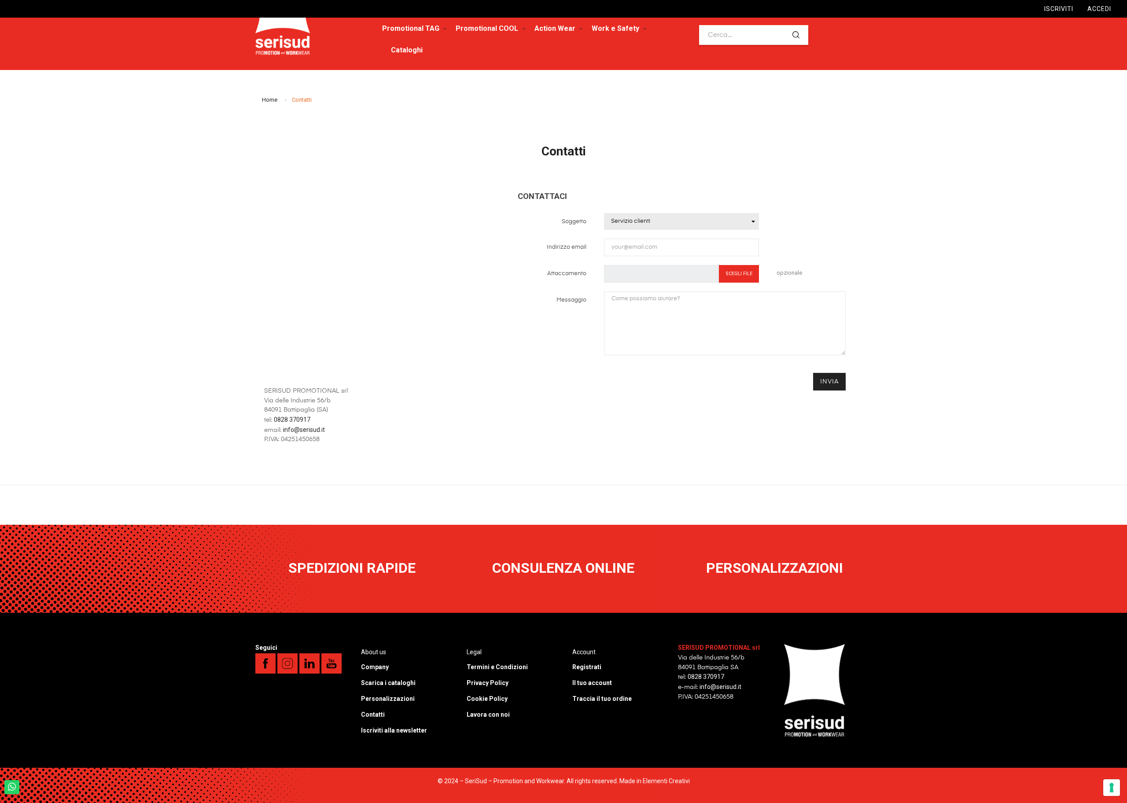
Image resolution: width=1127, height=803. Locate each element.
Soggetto (574, 222)
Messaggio (571, 300)
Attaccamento (566, 273)
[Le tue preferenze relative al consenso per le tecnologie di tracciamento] (1111, 787)
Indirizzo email (566, 247)
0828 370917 (292, 419)
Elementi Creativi (666, 781)
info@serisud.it (304, 429)
